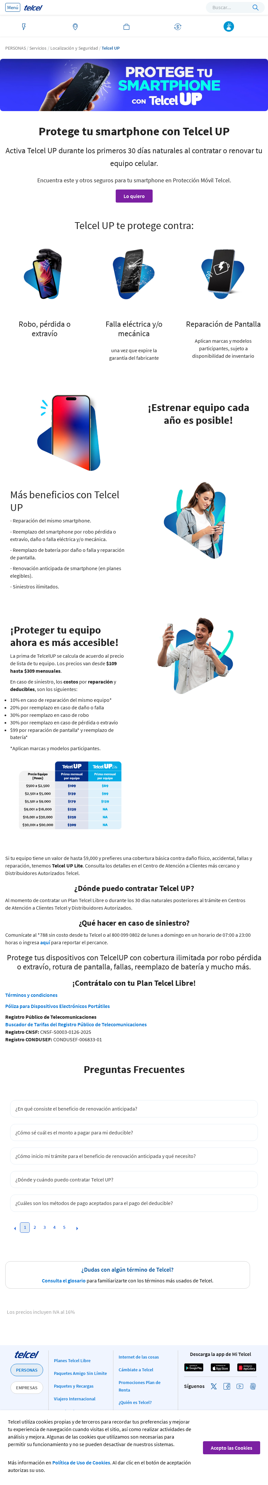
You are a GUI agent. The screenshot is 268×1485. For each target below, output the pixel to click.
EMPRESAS (27, 1388)
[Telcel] (33, 7)
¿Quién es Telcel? (135, 1402)
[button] (15, 1228)
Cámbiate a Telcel (136, 1370)
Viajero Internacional (74, 1399)
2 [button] (35, 1227)
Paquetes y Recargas (73, 1386)
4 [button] (54, 1227)
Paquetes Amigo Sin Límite (80, 1373)
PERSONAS (27, 1370)
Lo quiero (134, 196)
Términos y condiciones (31, 995)
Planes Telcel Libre (72, 1360)
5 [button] (64, 1227)
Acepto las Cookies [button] (231, 1447)
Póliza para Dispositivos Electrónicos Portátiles (57, 1006)
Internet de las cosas (139, 1357)
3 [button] (44, 1227)
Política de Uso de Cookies (81, 1462)
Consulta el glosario (64, 1280)
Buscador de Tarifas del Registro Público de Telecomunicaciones (76, 1024)
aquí (45, 942)
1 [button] (25, 1227)
